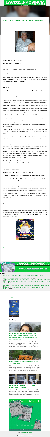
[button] (3, 25)
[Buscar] (48, 3)
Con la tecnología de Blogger (26, 432)
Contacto (11, 297)
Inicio (10, 294)
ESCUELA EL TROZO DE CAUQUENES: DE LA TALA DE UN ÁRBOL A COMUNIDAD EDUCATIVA (26, 279)
